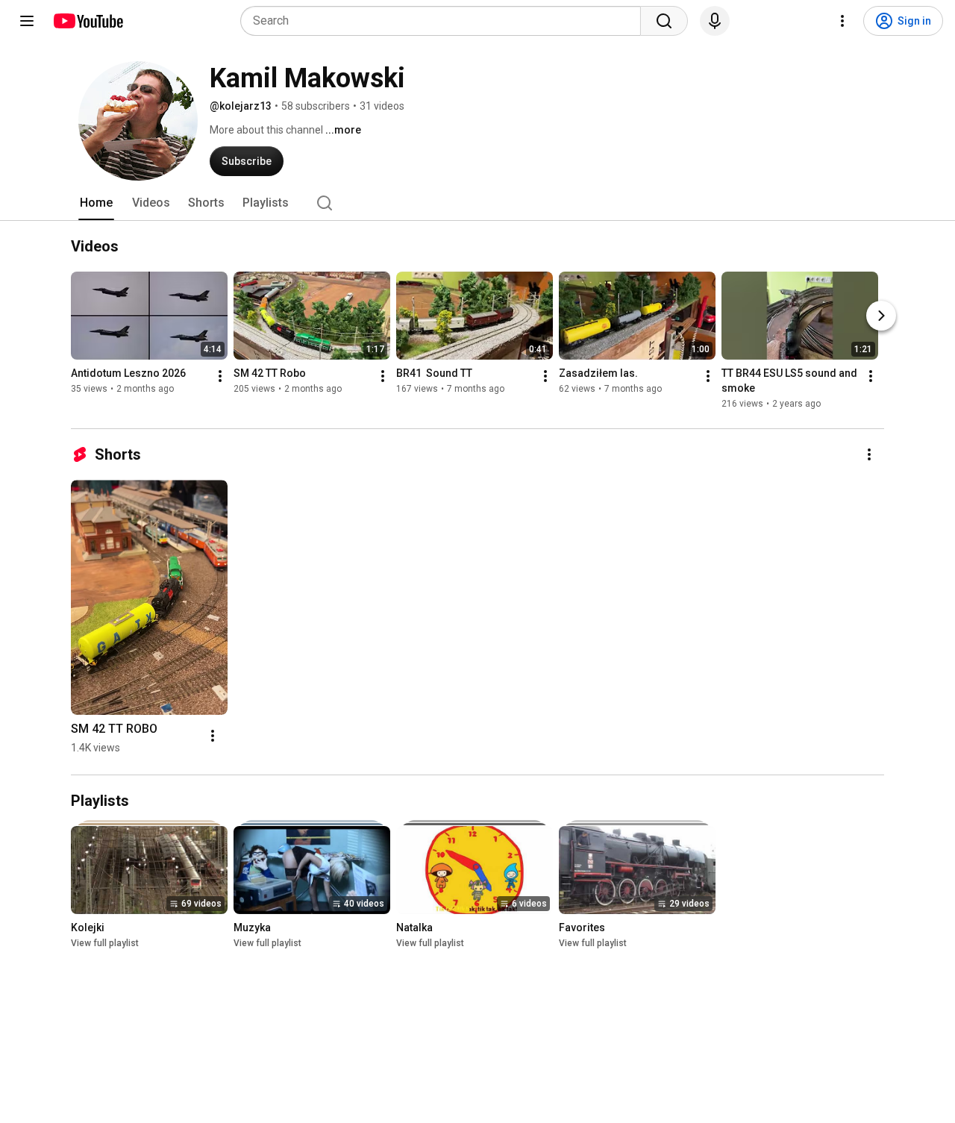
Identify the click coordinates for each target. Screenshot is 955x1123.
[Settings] (842, 21)
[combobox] (445, 21)
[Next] (881, 316)
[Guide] (27, 21)
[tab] (96, 203)
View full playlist (105, 943)
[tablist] (477, 203)
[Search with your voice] (715, 21)
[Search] (664, 21)
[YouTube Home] (88, 21)
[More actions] (220, 376)
